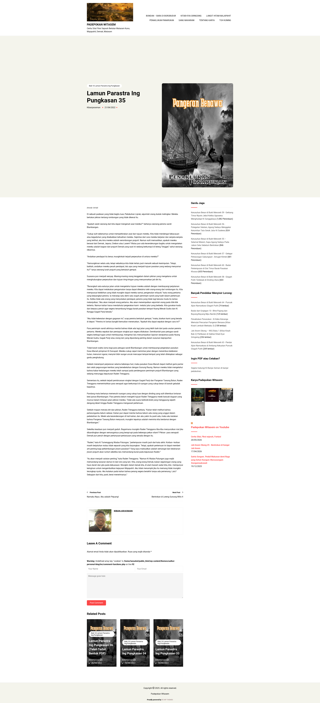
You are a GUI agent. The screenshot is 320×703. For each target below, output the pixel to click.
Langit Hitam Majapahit (218, 16)
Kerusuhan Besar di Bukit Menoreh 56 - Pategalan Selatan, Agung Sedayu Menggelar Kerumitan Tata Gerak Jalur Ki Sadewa (211, 227)
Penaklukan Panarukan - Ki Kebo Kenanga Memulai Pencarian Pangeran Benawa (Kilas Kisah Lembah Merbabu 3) (210, 322)
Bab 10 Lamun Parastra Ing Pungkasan (104, 86)
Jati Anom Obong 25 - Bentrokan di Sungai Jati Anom (210, 446)
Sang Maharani (186, 20)
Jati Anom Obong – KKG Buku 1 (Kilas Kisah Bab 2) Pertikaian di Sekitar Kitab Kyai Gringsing (210, 334)
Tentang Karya (207, 20)
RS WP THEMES (167, 700)
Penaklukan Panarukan (162, 20)
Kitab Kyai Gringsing (191, 16)
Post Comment (96, 603)
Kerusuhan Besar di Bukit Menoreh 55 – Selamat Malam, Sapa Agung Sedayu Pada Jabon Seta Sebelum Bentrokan (210, 242)
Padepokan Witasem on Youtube (210, 427)
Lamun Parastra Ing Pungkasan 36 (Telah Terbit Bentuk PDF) (101, 647)
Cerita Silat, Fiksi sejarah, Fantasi (206, 436)
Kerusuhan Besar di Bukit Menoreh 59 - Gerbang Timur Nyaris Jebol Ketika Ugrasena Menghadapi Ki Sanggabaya (212, 215)
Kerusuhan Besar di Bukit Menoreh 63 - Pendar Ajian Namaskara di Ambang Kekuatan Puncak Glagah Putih (211, 345)
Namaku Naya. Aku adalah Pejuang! (103, 497)
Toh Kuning (225, 20)
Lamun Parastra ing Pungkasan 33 (168, 651)
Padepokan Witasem (101, 24)
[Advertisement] (160, 64)
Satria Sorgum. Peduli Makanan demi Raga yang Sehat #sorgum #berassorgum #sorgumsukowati (210, 459)
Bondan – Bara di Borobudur (161, 16)
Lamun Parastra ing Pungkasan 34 (134, 651)
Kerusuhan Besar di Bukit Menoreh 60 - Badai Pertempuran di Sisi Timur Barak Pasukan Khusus (211, 268)
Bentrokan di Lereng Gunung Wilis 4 (167, 497)
